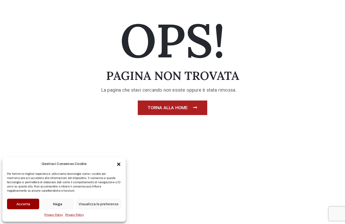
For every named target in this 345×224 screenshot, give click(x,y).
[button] (118, 163)
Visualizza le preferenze (99, 204)
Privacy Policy (53, 215)
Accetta (23, 204)
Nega (57, 204)
